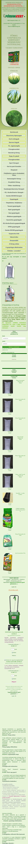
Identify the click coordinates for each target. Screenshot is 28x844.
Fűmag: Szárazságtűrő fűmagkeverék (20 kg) (20, 381)
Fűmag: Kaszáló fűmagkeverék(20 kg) (20, 438)
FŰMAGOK (14, 71)
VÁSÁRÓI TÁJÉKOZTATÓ (14, 48)
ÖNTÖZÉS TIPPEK (14, 67)
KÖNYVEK (14, 108)
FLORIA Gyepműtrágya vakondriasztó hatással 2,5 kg (20, 510)
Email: (3, 336)
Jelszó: (3, 341)
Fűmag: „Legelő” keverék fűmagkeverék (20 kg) (20, 475)
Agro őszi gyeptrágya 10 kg (20, 553)
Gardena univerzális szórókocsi (14, 661)
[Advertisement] (14, 712)
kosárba (9, 395)
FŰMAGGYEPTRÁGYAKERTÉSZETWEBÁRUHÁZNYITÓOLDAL (14, 40)
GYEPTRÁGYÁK (14, 88)
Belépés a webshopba (14, 347)
